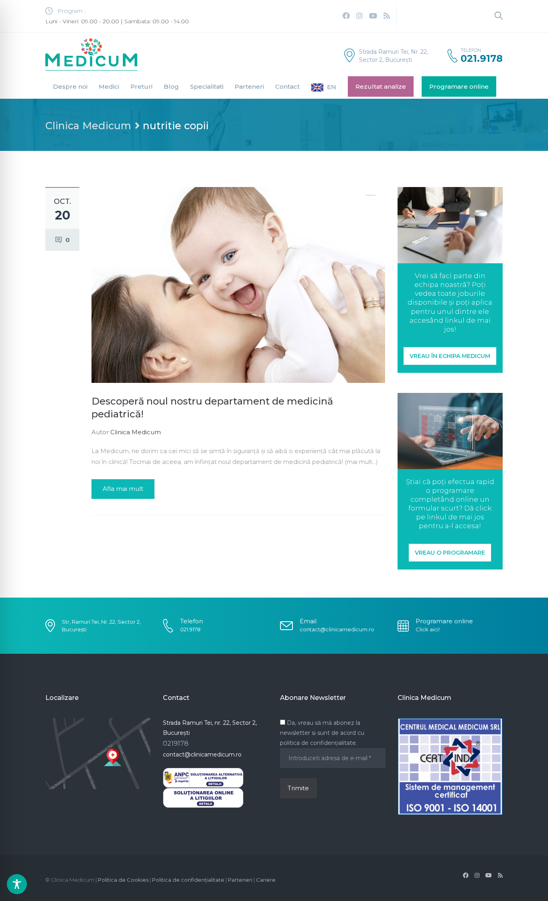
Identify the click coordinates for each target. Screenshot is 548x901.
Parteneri (249, 86)
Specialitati (206, 86)
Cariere (266, 880)
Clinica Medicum (88, 126)
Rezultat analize (380, 86)
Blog (171, 86)
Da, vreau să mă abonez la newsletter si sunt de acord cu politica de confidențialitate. (322, 732)
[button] (450, 356)
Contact (287, 86)
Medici (109, 86)
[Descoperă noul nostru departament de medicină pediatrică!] (238, 284)
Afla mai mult (123, 488)
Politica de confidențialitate (188, 880)
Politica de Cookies (123, 880)
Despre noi (70, 86)
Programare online (459, 86)
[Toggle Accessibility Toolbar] (17, 884)
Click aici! (428, 629)
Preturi (141, 86)
